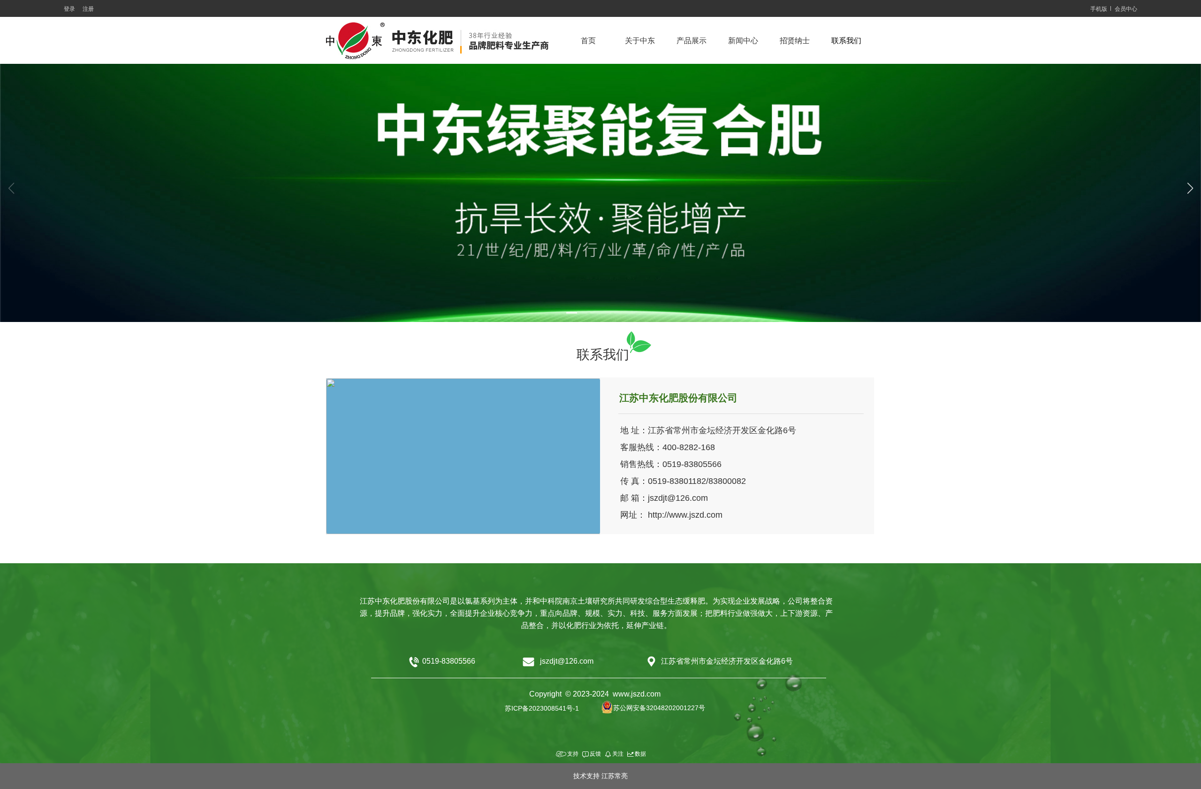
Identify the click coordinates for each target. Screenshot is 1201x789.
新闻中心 (743, 41)
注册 (88, 9)
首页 (588, 41)
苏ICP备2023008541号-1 (542, 708)
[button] (576, 313)
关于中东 (640, 41)
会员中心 (1126, 9)
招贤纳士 (795, 41)
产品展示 (692, 41)
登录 (69, 9)
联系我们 (846, 41)
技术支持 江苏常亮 (600, 776)
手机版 (1098, 9)
